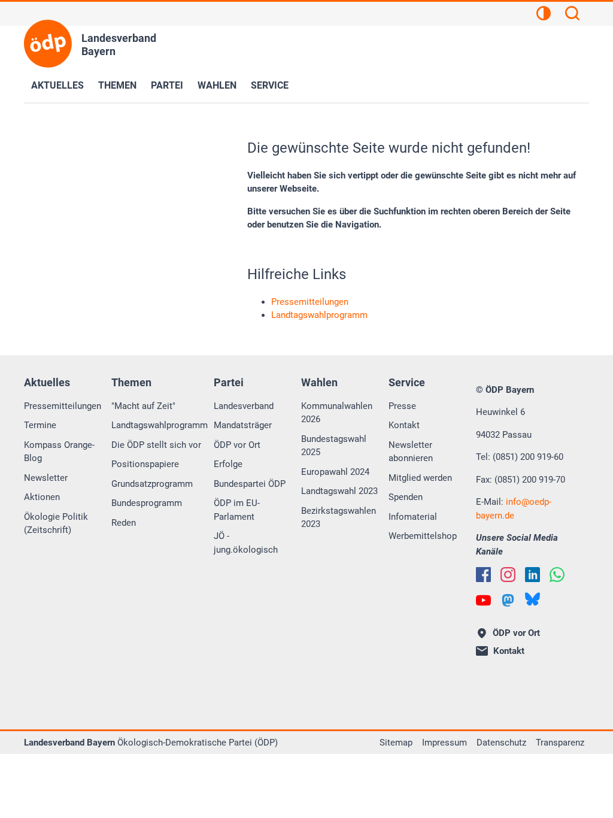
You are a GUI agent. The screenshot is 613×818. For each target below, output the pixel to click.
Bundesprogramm (146, 503)
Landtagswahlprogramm (159, 425)
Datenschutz (501, 742)
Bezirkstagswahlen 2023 (338, 517)
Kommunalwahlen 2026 (336, 413)
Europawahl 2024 (335, 471)
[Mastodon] (507, 600)
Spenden (406, 497)
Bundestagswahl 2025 (333, 446)
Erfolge (228, 464)
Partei (167, 85)
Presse (402, 406)
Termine (40, 425)
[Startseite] (48, 44)
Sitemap (396, 742)
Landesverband (244, 406)
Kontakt (404, 425)
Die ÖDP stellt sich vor (156, 445)
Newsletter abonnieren (411, 452)
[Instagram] (507, 574)
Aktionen (42, 497)
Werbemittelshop (423, 536)
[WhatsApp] (557, 574)
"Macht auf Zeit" (143, 406)
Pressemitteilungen (62, 406)
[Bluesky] (532, 599)
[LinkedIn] (532, 574)
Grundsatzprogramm (152, 483)
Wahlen (217, 85)
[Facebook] (483, 574)
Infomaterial (413, 516)
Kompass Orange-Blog (59, 452)
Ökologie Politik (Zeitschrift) (56, 523)
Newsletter (46, 477)
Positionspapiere (145, 464)
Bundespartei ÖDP (250, 483)
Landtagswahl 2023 (339, 491)
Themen (117, 85)
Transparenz (560, 742)
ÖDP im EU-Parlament (237, 510)
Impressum (444, 742)
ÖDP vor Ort (237, 445)
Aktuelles (57, 85)
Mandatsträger (243, 425)
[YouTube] (483, 600)
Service (270, 85)
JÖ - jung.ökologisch (246, 543)
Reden (123, 522)
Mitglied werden (420, 477)
